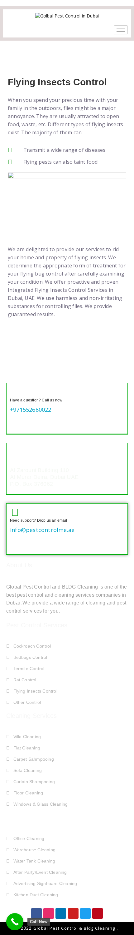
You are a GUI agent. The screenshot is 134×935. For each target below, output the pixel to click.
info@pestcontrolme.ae (42, 530)
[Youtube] (73, 913)
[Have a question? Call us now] (15, 392)
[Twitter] (85, 913)
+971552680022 (30, 409)
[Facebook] (36, 913)
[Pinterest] (97, 913)
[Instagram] (48, 913)
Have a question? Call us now (36, 400)
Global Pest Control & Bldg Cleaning (75, 928)
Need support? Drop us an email (38, 520)
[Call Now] (14, 921)
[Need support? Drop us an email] (15, 512)
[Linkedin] (60, 913)
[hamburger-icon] (121, 29)
